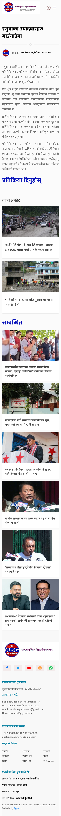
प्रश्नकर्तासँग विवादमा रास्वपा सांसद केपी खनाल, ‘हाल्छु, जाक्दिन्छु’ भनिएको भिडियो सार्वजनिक (28, 371)
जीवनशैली (27, 761)
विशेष (4, 761)
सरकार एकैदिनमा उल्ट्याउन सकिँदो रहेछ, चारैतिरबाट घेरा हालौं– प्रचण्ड (28, 471)
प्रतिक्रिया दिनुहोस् (21, 180)
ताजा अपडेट (11, 200)
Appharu (18, 808)
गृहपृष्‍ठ (5, 751)
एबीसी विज (27, 756)
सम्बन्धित (12, 323)
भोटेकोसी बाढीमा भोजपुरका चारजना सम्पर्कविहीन (29, 302)
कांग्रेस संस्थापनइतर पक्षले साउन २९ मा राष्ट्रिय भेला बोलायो (30, 520)
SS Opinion (48, 761)
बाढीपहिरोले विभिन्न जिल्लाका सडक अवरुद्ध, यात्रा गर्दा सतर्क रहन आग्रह (29, 247)
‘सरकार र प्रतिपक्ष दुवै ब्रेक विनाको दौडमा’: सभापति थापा (28, 569)
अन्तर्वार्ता (26, 751)
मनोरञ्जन (46, 751)
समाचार (5, 756)
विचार (45, 756)
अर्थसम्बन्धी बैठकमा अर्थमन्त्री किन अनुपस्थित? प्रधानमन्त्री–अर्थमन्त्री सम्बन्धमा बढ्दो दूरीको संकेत (30, 620)
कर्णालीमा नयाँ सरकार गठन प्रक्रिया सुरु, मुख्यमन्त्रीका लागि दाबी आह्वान (27, 422)
